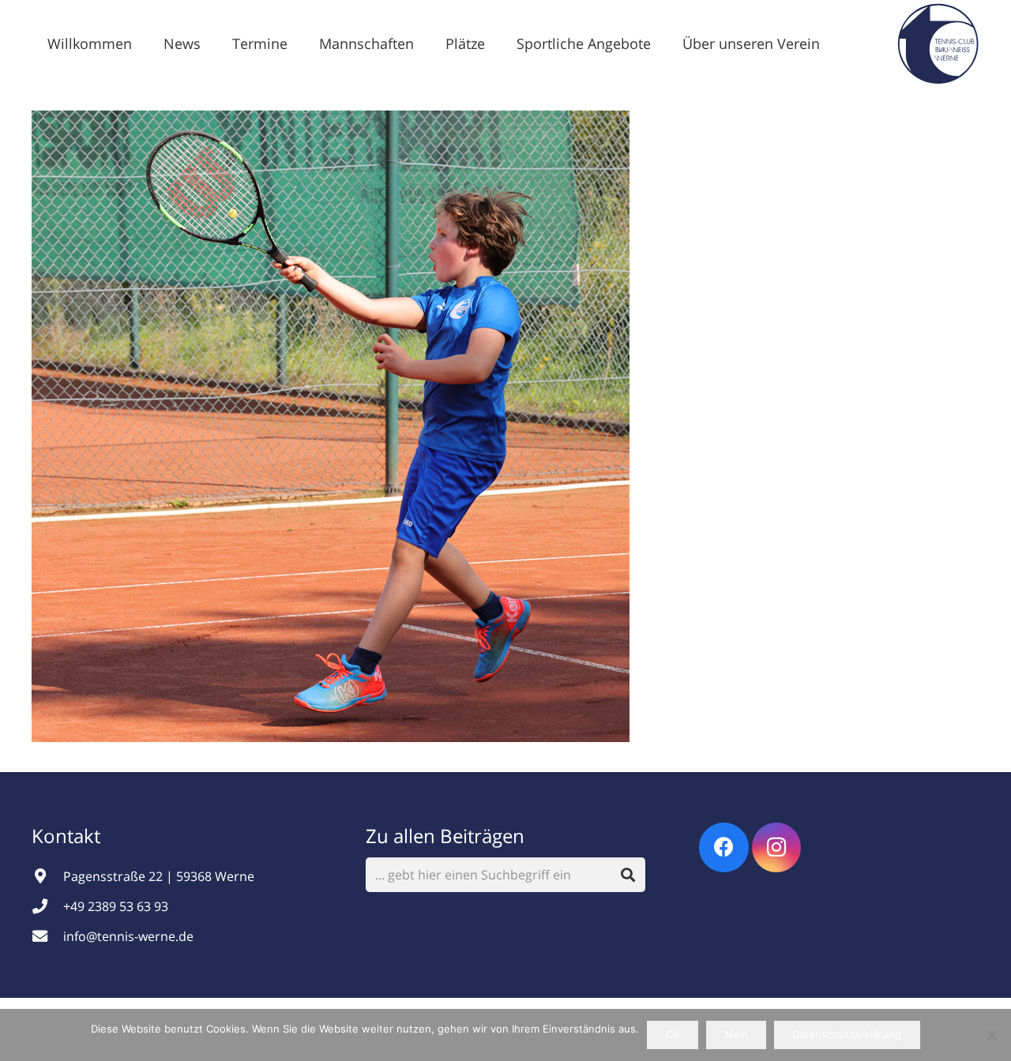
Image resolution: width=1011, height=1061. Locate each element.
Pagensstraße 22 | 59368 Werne (158, 876)
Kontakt (68, 836)
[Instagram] (777, 847)
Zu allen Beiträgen (445, 836)
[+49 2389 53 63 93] (47, 905)
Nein (736, 1034)
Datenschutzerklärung (846, 1034)
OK (673, 1034)
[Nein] (991, 1035)
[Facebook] (724, 847)
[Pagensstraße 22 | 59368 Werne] (47, 875)
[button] (213, 43)
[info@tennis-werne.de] (47, 935)
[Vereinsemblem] (937, 43)
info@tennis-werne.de (128, 936)
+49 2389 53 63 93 (115, 906)
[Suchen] (628, 875)
